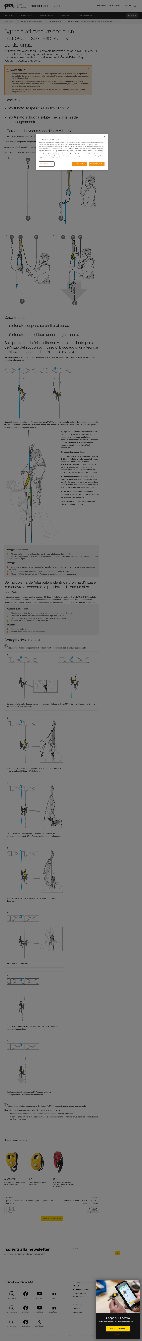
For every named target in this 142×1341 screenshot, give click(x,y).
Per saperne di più (118, 1328)
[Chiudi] (104, 136)
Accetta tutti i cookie (96, 164)
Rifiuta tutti (79, 164)
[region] (72, 152)
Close (118, 1335)
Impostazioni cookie (46, 164)
